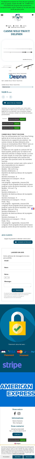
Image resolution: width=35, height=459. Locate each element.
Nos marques (17, 423)
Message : (8, 281)
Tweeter (4, 118)
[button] (31, 66)
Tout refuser (18, 456)
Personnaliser (6, 456)
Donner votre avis (24, 242)
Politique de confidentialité (18, 453)
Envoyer (18, 290)
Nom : (6, 267)
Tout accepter (29, 456)
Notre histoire (18, 421)
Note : (6, 274)
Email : (6, 261)
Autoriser (22, 119)
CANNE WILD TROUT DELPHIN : (11, 85)
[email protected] (17, 429)
